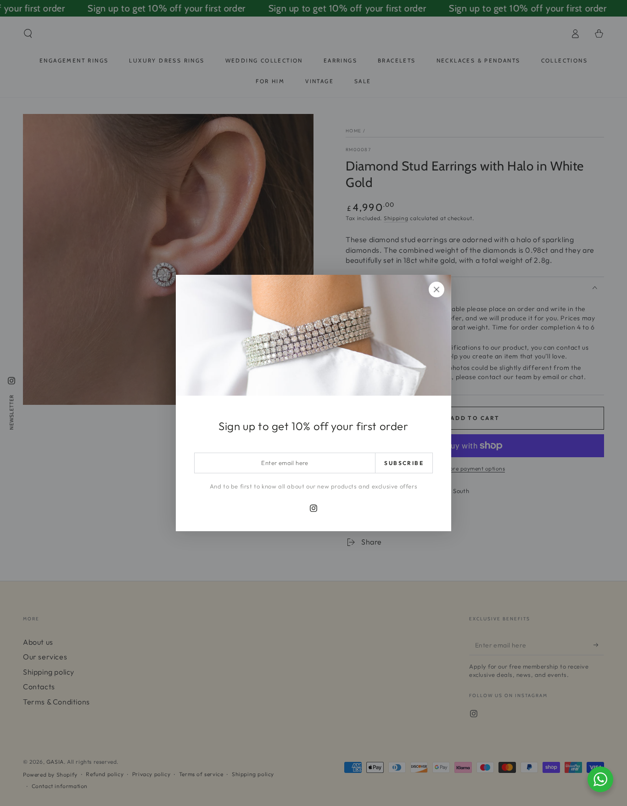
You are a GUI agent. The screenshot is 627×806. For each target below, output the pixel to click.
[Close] (436, 289)
